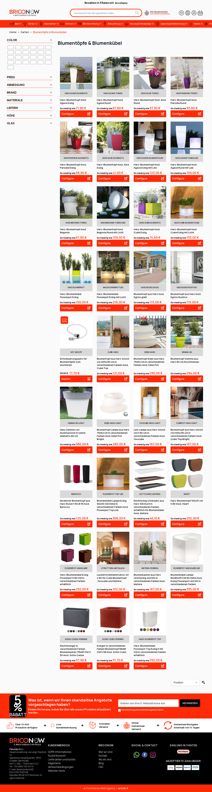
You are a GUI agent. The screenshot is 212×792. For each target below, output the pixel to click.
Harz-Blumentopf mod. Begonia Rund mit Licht (110, 231)
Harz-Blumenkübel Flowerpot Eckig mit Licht (111, 295)
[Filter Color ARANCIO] (18, 47)
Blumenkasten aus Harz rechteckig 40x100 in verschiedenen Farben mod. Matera (149, 579)
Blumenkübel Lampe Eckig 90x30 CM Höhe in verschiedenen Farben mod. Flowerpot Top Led (112, 505)
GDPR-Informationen (60, 752)
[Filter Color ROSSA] (18, 62)
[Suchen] (137, 13)
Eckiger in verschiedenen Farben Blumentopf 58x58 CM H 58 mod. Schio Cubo (111, 649)
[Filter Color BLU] (48, 47)
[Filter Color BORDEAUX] (11, 52)
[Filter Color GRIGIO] (41, 52)
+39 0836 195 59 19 (23, 766)
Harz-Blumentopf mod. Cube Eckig (147, 231)
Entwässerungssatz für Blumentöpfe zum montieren (73, 362)
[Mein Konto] (193, 13)
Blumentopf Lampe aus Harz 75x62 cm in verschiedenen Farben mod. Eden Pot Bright (113, 434)
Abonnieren (190, 703)
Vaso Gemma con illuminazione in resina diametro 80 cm (72, 433)
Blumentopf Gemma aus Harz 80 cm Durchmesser (185, 360)
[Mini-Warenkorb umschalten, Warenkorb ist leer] (200, 12)
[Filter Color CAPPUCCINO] (26, 52)
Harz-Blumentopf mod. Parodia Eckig (73, 166)
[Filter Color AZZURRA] (33, 47)
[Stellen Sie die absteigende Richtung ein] (203, 682)
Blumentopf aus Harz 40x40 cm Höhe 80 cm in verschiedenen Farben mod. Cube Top (113, 363)
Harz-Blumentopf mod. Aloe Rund (150, 101)
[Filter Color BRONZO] (18, 52)
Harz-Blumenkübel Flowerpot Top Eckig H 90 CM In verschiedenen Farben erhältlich (150, 650)
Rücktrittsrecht (57, 755)
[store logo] (24, 12)
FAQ (101, 767)
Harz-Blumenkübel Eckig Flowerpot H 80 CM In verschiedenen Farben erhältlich (74, 579)
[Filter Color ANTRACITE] (11, 47)
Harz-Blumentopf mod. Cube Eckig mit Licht (184, 231)
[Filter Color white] (11, 67)
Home (12, 32)
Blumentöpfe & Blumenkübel (50, 32)
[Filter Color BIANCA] (41, 47)
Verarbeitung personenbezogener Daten (142, 709)
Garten (25, 32)
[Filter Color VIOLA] (48, 62)
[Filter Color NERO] (11, 62)
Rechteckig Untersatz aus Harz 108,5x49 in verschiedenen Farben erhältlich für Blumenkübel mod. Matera (149, 507)
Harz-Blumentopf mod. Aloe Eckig (113, 166)
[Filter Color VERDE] (41, 62)
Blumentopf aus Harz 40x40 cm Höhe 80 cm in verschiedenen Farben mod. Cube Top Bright (187, 434)
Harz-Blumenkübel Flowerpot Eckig (70, 295)
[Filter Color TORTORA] (33, 62)
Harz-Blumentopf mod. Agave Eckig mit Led (147, 166)
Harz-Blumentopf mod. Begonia (73, 231)
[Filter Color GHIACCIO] (33, 52)
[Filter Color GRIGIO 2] (48, 52)
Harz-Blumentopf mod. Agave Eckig (73, 101)
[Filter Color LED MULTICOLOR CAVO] (33, 57)
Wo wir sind (105, 759)
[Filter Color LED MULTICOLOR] (11, 57)
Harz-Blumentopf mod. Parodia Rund (184, 101)
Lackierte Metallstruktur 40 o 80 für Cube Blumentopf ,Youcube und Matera (113, 578)
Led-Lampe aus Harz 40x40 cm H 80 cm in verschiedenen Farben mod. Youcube (149, 434)
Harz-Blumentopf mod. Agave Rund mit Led (184, 166)
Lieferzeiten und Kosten (61, 759)
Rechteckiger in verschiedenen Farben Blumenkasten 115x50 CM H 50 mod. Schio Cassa (75, 650)
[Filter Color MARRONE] (41, 57)
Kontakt (103, 755)
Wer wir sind (105, 752)
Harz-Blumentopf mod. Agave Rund (110, 101)
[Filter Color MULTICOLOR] (48, 57)
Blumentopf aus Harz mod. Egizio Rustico (186, 295)
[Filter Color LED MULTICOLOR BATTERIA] (18, 57)
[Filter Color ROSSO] (26, 62)
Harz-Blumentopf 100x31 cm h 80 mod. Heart (187, 502)
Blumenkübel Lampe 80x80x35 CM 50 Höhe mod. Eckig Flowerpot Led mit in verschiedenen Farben (186, 579)
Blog (101, 763)
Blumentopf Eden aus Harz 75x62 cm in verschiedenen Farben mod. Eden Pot (149, 362)
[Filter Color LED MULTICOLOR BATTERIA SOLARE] (26, 57)
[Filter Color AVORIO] (26, 47)
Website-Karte (56, 770)
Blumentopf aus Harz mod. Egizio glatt (149, 295)
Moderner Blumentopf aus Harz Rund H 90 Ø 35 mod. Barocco (75, 504)
